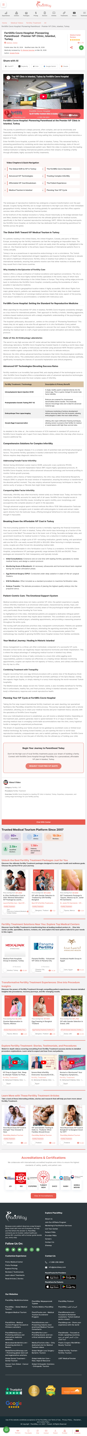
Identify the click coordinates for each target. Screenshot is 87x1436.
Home (4, 23)
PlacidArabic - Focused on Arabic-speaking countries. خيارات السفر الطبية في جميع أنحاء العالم (69, 1336)
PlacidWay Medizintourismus (16, 1300)
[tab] (23, 1040)
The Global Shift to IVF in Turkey (22, 169)
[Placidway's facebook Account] (7, 1250)
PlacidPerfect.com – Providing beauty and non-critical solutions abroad (42, 1335)
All (45, 23)
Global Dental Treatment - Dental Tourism (15, 1359)
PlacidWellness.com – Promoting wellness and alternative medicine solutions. (14, 1336)
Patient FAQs (50, 1232)
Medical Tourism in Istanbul (20, 190)
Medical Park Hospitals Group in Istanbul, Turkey (13, 960)
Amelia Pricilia (14, 53)
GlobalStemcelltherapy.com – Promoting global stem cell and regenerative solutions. (16, 1353)
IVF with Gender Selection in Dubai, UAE (71, 1022)
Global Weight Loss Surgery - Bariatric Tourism (43, 1352)
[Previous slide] (5, 893)
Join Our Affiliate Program (55, 1222)
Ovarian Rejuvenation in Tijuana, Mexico (12, 1022)
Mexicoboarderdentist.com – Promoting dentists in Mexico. (16, 1345)
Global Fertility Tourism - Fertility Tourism (68, 1352)
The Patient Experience (56, 183)
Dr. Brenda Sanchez (28, 50)
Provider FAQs (51, 1235)
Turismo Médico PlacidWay (42, 1307)
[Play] (81, 47)
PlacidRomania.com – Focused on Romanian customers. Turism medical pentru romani (69, 1315)
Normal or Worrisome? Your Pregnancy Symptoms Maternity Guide (71, 1073)
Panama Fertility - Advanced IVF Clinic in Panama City (43, 960)
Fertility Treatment (33, 23)
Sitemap (48, 1245)
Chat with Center (43, 822)
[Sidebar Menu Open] (3, 4)
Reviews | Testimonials (14, 1272)
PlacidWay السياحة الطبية (67, 1307)
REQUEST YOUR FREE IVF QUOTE (43, 766)
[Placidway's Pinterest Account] (26, 1250)
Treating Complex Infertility (58, 176)
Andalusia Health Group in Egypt (70, 960)
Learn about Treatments (15, 1275)
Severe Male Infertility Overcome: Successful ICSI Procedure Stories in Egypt (42, 1073)
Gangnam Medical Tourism (15, 1312)
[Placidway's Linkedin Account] (38, 1250)
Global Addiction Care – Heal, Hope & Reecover (41, 1359)
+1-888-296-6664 (56, 1262)
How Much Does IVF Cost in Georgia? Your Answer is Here (14, 1130)
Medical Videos (17, 23)
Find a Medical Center (14, 1262)
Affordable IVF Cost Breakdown (22, 183)
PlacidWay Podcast (66, 1301)
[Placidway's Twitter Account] (13, 1250)
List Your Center (51, 1229)
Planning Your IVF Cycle (57, 190)
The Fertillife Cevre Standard (59, 169)
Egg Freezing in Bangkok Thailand (42, 1022)
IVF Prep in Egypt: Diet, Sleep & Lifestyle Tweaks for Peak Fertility (14, 1073)
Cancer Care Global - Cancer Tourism (16, 1365)
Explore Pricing (11, 1269)
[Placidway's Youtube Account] (20, 1250)
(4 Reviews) (17, 967)
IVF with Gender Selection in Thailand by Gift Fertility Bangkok (43, 897)
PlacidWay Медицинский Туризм (42, 1302)
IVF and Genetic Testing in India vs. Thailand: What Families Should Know (42, 1130)
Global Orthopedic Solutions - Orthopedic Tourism (43, 1365)
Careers (48, 1239)
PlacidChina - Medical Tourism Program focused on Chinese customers (16, 1324)
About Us (48, 1219)
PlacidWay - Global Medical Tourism (16, 1308)
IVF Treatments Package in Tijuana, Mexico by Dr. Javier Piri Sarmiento (72, 897)
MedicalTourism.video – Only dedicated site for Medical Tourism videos (43, 1345)
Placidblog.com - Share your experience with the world (69, 1323)
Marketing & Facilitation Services (58, 1226)
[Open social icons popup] (71, 47)
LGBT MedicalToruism (67, 1358)
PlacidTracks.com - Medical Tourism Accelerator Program (43, 1314)
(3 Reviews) (45, 967)
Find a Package (11, 1265)
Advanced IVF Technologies (21, 176)
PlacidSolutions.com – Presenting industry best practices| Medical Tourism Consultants (43, 1325)
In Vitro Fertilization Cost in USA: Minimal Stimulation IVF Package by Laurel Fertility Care (14, 897)
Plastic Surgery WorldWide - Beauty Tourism (69, 1344)
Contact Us (49, 1242)
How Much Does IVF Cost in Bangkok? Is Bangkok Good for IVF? (71, 1130)
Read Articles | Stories (14, 1279)
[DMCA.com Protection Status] (51, 1390)
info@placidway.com (57, 1267)
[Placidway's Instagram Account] (32, 1250)
